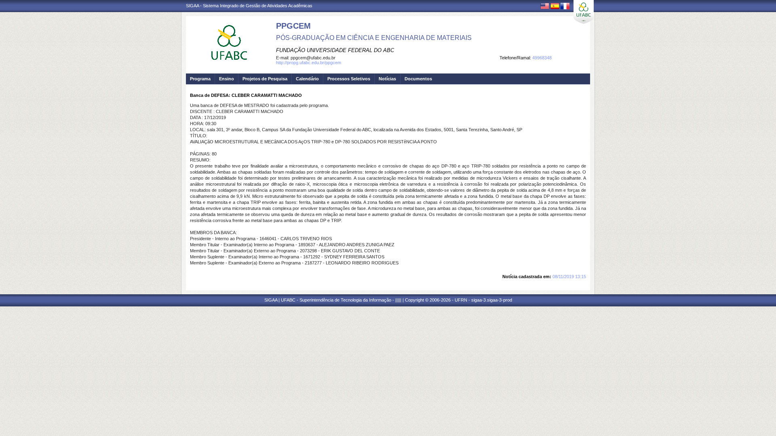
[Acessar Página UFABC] (584, 12)
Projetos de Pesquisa (264, 78)
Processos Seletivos (348, 78)
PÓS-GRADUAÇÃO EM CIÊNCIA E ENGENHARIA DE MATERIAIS (374, 37)
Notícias (387, 78)
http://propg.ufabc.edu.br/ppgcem (308, 62)
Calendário (307, 78)
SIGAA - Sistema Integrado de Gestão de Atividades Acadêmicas (249, 5)
